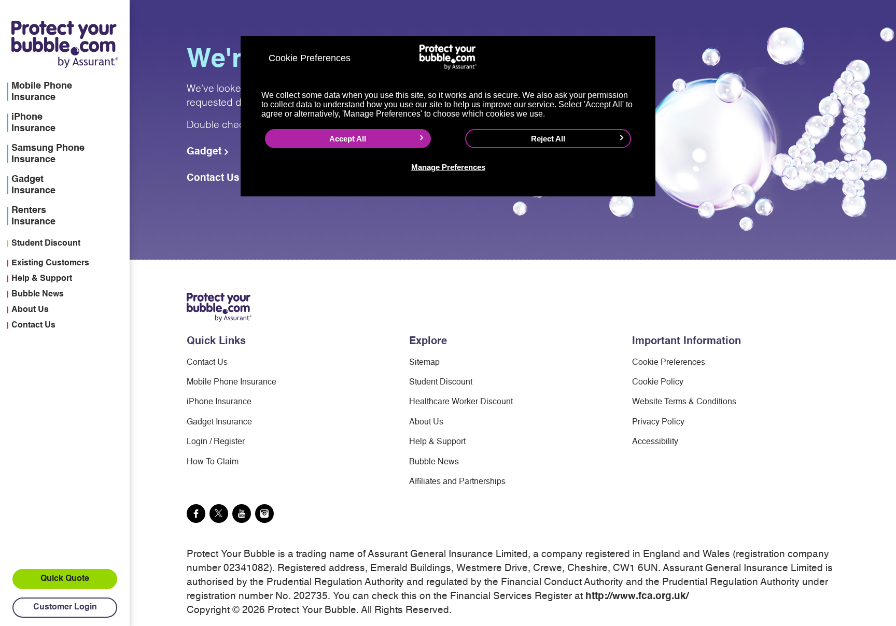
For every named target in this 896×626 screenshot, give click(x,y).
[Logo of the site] (219, 307)
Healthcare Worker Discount (461, 402)
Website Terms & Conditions (684, 402)
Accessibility (655, 442)
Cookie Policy (657, 382)
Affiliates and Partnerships (457, 482)
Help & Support (41, 279)
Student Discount (45, 243)
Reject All (548, 138)
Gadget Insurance (219, 422)
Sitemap (424, 363)
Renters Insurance (33, 216)
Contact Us (33, 325)
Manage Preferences (448, 167)
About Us (30, 310)
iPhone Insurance (219, 402)
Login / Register (216, 442)
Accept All (347, 138)
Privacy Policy (658, 422)
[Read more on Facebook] (196, 513)
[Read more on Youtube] (241, 513)
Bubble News (37, 294)
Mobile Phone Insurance (231, 382)
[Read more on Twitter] (218, 513)
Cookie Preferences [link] (668, 363)
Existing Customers (50, 263)
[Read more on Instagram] (264, 513)
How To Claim (213, 462)
